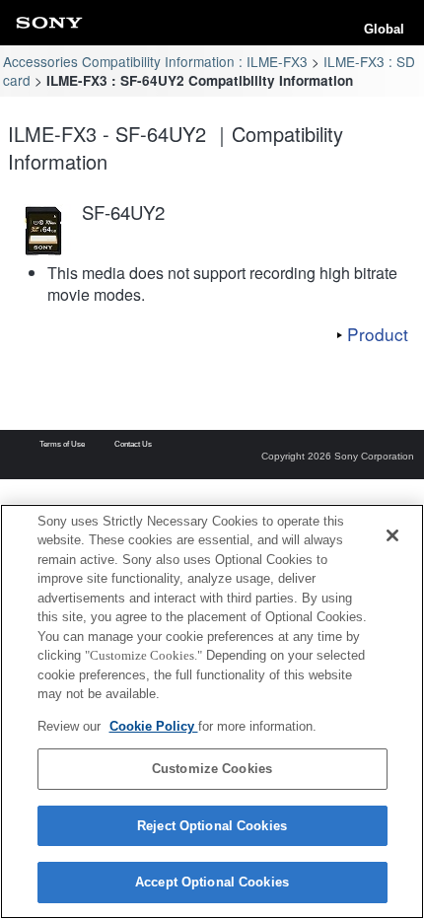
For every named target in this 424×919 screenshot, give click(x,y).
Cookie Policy (153, 726)
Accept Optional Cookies (212, 882)
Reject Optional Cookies (212, 825)
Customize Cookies (212, 768)
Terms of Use (62, 445)
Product (377, 333)
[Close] (392, 535)
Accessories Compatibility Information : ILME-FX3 (155, 61)
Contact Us (133, 445)
